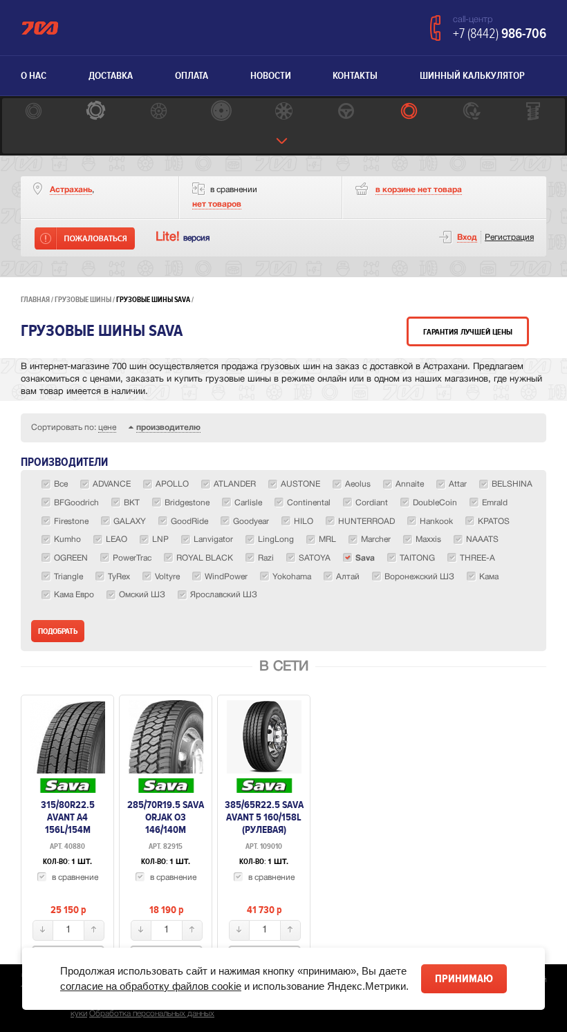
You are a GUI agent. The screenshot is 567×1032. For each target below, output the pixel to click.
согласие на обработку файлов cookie (150, 986)
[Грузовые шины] (409, 112)
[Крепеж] (534, 112)
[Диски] (158, 112)
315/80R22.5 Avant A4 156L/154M (68, 817)
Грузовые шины (83, 299)
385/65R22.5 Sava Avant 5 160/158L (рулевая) (264, 817)
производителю (168, 427)
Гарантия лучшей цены (467, 332)
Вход (467, 237)
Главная (35, 299)
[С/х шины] (471, 112)
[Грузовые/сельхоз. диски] (220, 112)
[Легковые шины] (33, 112)
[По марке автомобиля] (346, 112)
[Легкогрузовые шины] (95, 112)
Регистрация (509, 237)
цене (107, 427)
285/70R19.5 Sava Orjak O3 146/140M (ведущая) (165, 823)
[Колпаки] (283, 112)
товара (418, 190)
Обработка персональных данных (151, 1013)
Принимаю (464, 979)
